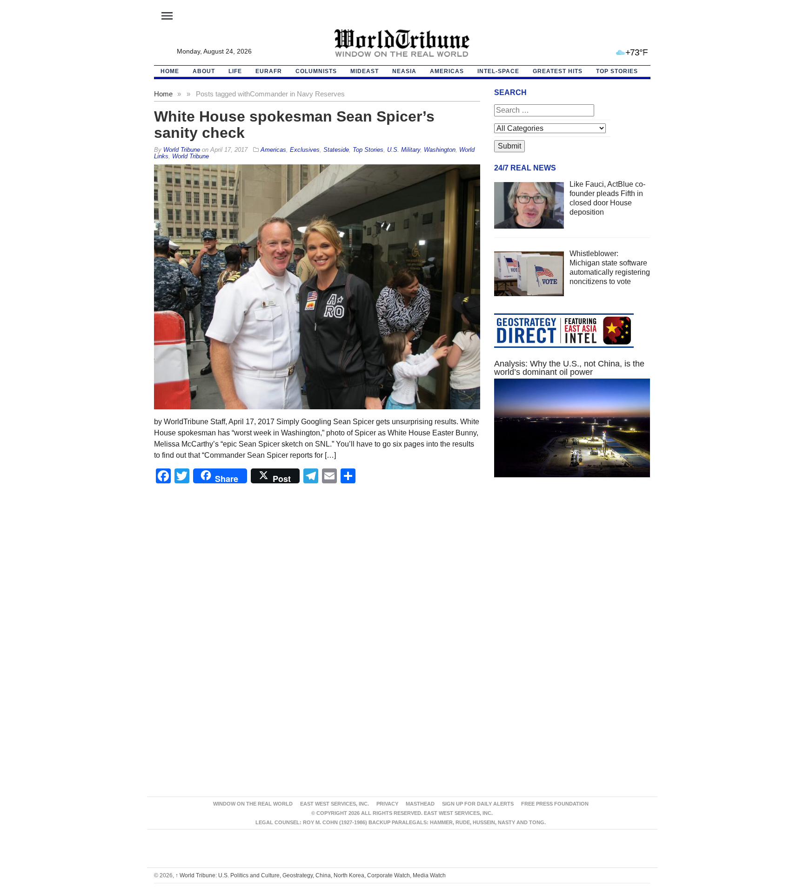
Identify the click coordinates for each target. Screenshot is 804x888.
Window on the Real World (253, 804)
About (204, 71)
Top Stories (617, 71)
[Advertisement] (572, 573)
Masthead (420, 804)
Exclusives (305, 149)
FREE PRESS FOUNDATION (555, 804)
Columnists (316, 71)
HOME (170, 71)
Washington (440, 149)
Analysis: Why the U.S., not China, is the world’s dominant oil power (569, 368)
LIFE (235, 71)
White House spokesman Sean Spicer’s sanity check (294, 124)
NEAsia (404, 71)
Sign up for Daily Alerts (478, 804)
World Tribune (190, 156)
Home (163, 94)
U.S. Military (403, 149)
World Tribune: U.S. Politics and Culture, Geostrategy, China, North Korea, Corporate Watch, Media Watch (310, 875)
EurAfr (268, 71)
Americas (447, 71)
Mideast (364, 71)
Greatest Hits (558, 71)
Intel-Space (498, 71)
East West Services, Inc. (334, 804)
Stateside (336, 149)
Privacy (387, 804)
